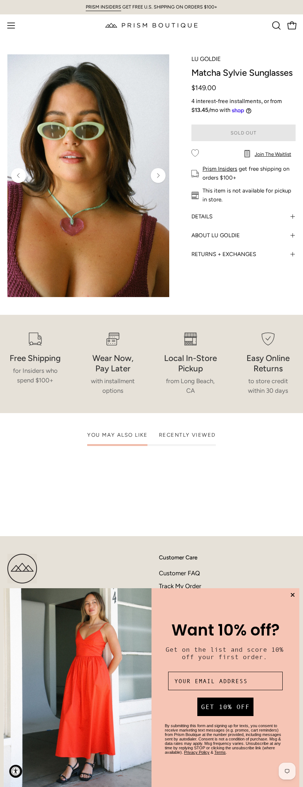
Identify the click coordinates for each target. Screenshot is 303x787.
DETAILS (201, 216)
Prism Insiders (219, 169)
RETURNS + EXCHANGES (223, 254)
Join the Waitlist (273, 154)
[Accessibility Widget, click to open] (15, 771)
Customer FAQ (179, 573)
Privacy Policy (197, 752)
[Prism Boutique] (151, 25)
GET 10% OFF (225, 707)
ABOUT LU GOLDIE (215, 235)
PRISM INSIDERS (103, 7)
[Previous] (18, 175)
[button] (275, 25)
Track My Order (180, 586)
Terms (220, 752)
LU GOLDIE (206, 58)
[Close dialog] (292, 595)
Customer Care (178, 557)
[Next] (158, 175)
